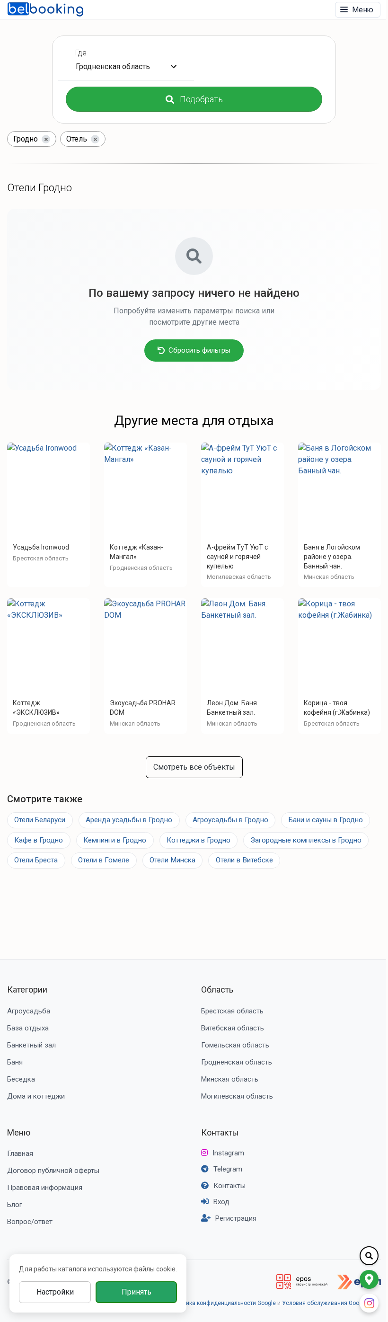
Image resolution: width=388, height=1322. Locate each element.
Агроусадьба (28, 1011)
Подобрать (201, 99)
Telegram (227, 1169)
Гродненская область (236, 1062)
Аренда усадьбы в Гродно (129, 820)
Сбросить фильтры (199, 350)
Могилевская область (237, 1096)
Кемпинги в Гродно (114, 840)
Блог (14, 1204)
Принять (136, 1291)
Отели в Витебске (244, 860)
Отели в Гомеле (103, 860)
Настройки (55, 1291)
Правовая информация (44, 1187)
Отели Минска (172, 860)
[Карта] (369, 1279)
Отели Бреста (36, 860)
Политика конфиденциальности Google (223, 1303)
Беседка (21, 1079)
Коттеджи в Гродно (198, 840)
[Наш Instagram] (369, 1303)
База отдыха (28, 1028)
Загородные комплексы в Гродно (306, 840)
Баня (15, 1062)
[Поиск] (369, 1255)
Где (81, 52)
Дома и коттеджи (36, 1096)
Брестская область (232, 1011)
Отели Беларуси (39, 820)
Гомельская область (235, 1045)
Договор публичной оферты (53, 1170)
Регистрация (235, 1218)
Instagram (228, 1153)
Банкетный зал (31, 1045)
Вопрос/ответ (30, 1221)
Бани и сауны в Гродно (326, 820)
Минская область (229, 1079)
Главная (20, 1153)
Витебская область (232, 1028)
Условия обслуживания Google (324, 1303)
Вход (221, 1202)
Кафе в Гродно (38, 840)
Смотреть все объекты (194, 767)
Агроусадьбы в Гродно (230, 820)
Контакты (220, 1132)
